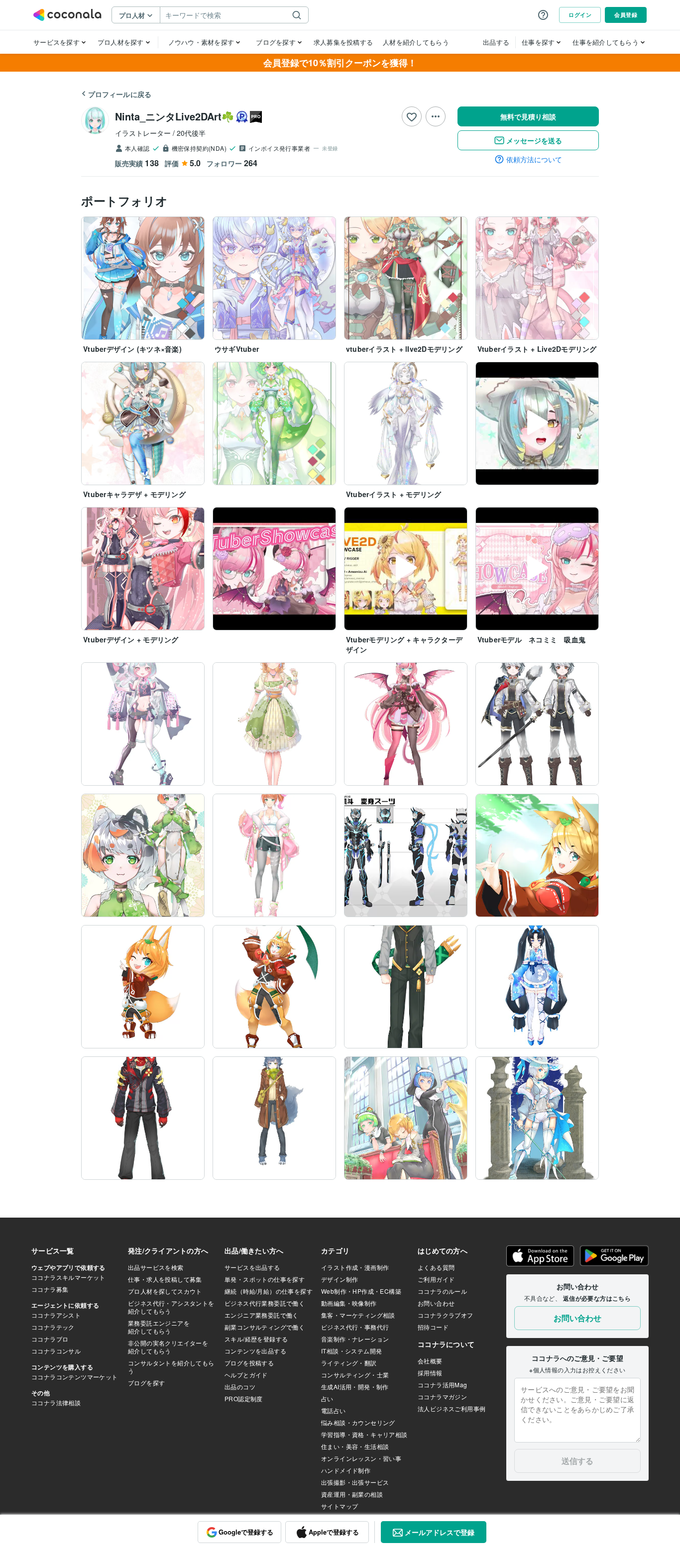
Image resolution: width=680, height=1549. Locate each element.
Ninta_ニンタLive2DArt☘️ (174, 116)
